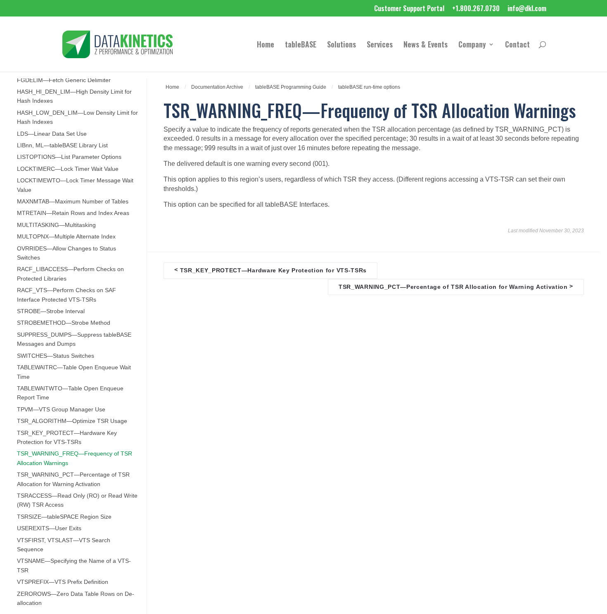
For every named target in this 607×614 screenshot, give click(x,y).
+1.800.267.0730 (476, 9)
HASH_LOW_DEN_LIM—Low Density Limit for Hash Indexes (77, 117)
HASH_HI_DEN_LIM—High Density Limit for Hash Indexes (74, 96)
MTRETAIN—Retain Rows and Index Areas (73, 213)
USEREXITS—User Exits (49, 528)
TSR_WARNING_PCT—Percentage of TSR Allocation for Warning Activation (73, 479)
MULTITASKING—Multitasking (56, 225)
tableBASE (300, 45)
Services (380, 45)
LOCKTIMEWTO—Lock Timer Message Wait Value (75, 185)
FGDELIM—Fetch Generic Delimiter (64, 80)
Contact (517, 45)
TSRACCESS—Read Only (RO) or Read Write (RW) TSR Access (77, 500)
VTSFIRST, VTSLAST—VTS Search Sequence (63, 545)
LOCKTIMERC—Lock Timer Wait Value (68, 169)
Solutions (341, 45)
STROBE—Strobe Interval (51, 311)
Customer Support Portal (409, 9)
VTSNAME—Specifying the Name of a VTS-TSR (74, 565)
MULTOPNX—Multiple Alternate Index (66, 237)
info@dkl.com (526, 9)
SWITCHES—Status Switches (55, 356)
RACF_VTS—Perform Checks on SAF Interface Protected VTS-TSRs (66, 294)
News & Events (425, 45)
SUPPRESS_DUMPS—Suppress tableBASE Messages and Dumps (74, 339)
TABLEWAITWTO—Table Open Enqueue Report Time (70, 393)
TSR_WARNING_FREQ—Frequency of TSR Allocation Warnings (74, 458)
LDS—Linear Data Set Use (52, 134)
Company (472, 45)
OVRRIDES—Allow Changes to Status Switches (66, 253)
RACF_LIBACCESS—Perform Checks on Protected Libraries (70, 273)
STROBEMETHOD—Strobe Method (63, 323)
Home (265, 45)
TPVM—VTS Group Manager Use (61, 409)
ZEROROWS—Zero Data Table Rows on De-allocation (75, 598)
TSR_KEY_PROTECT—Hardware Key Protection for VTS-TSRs (67, 437)
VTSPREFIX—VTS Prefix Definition (62, 582)
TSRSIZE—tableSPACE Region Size (64, 517)
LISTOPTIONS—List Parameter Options (69, 157)
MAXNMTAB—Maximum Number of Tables (72, 201)
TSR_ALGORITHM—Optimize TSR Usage (72, 421)
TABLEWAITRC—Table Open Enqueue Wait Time (74, 372)
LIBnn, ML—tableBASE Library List (62, 145)
